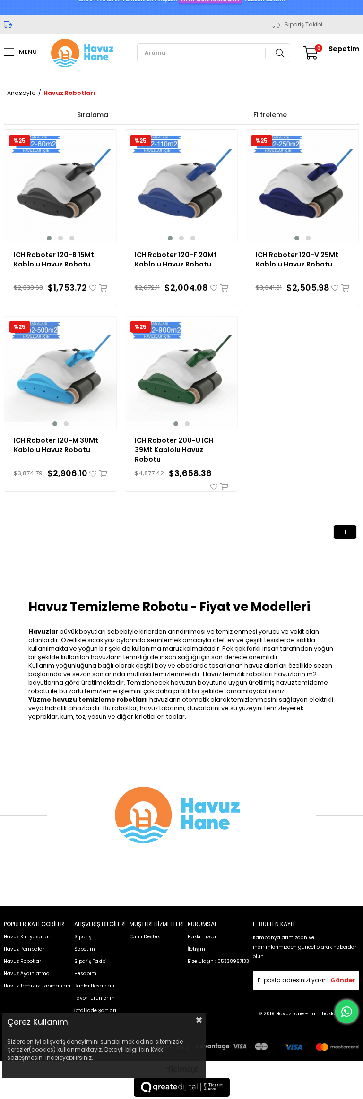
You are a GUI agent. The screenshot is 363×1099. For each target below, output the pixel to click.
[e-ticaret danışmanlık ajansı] (182, 1087)
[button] (49, 238)
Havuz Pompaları (25, 949)
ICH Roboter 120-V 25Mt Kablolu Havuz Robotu (297, 259)
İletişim (196, 949)
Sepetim (84, 949)
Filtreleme (270, 115)
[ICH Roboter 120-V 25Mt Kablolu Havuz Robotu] (302, 186)
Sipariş (82, 936)
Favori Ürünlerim (94, 998)
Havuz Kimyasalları (28, 936)
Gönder (342, 980)
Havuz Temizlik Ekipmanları (37, 985)
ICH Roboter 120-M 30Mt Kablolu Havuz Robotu (56, 445)
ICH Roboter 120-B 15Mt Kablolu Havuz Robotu (54, 259)
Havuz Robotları (23, 961)
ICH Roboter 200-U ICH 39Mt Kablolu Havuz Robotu (174, 450)
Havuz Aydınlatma (27, 973)
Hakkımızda (202, 936)
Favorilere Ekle (93, 288)
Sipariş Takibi (303, 24)
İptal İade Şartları (95, 1010)
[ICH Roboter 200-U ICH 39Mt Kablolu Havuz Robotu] (181, 372)
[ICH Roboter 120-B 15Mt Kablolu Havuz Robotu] (60, 186)
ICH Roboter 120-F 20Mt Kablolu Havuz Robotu (176, 259)
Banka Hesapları (94, 985)
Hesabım (85, 973)
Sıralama (92, 115)
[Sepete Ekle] (102, 288)
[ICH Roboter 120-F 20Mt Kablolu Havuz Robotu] (181, 186)
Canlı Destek (145, 936)
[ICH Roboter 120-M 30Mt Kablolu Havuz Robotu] (60, 372)
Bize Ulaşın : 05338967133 (218, 961)
